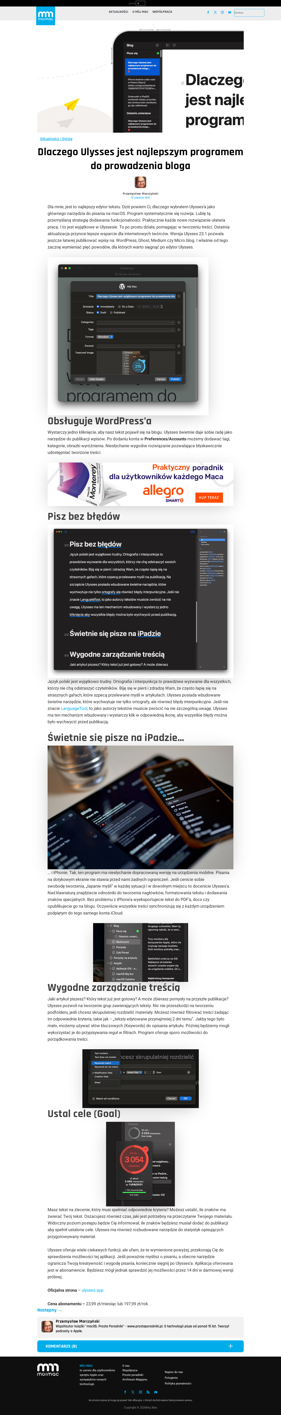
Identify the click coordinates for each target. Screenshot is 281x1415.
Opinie (67, 138)
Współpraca (162, 12)
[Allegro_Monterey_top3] (140, 504)
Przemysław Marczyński (140, 193)
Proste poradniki (132, 1375)
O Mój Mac (140, 12)
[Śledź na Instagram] (222, 12)
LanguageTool (74, 708)
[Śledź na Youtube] (229, 12)
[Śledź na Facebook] (208, 12)
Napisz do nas (174, 1372)
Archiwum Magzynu (134, 1379)
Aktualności (118, 12)
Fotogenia (171, 1377)
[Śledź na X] (215, 12)
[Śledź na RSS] (148, 1392)
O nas (126, 1365)
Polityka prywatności (178, 1383)
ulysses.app (92, 1290)
